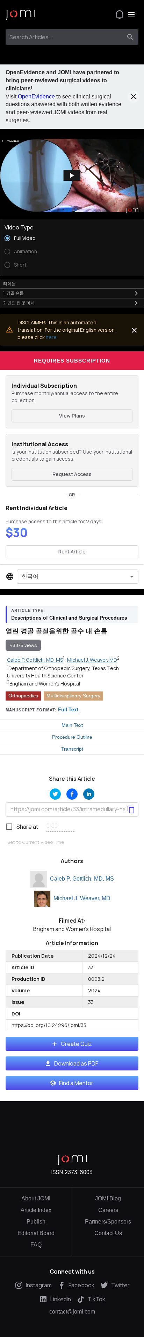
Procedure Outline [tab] (72, 737)
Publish (36, 1222)
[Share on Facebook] (72, 794)
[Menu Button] (131, 14)
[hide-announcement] (133, 97)
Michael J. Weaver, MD (81, 898)
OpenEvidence (36, 96)
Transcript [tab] (72, 749)
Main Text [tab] (72, 725)
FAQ (36, 1245)
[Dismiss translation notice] (134, 330)
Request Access (72, 474)
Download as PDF (76, 1063)
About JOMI (35, 1198)
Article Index (36, 1210)
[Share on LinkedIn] (88, 794)
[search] (130, 37)
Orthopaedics (23, 695)
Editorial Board (36, 1233)
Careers (108, 1210)
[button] (72, 175)
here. (52, 337)
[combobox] (65, 37)
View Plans (72, 415)
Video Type (19, 227)
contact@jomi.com (72, 1312)
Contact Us (108, 1233)
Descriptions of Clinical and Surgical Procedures (69, 617)
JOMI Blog (108, 1198)
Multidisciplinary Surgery (73, 695)
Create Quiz (76, 1044)
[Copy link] (131, 809)
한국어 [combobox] (30, 576)
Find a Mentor (76, 1083)
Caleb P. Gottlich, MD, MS (82, 879)
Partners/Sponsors (108, 1222)
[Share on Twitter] (55, 794)
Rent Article (72, 551)
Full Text (68, 709)
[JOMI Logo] (20, 14)
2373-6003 (79, 1172)
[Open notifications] (119, 14)
